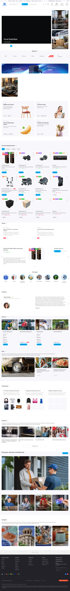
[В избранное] (16, 153)
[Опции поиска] (43, 4)
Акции (3, 563)
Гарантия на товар (45, 565)
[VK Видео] (67, 576)
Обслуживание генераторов (25, 334)
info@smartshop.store (59, 563)
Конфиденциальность (37, 582)
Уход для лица (41, 104)
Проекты (30, 565)
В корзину (4, 172)
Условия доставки (45, 563)
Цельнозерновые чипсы (8, 123)
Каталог (3, 562)
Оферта (43, 582)
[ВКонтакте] (65, 576)
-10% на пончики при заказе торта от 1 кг (43, 230)
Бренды (3, 565)
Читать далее (4, 590)
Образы (3, 570)
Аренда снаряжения (58, 334)
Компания (17, 560)
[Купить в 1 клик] (16, 156)
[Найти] (48, 4)
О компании (65, 455)
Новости (16, 565)
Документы (17, 571)
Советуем (8, 149)
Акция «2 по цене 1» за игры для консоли (10, 230)
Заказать (54, 194)
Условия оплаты (45, 562)
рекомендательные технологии (21, 586)
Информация (31, 560)
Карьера (16, 568)
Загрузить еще (35, 448)
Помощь (43, 560)
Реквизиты (30, 562)
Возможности (31, 567)
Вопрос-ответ (44, 567)
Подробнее (37, 310)
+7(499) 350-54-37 (51, 0)
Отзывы (16, 567)
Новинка (13, 149)
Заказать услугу (23, 346)
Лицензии (17, 570)
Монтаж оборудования (7, 334)
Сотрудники (17, 563)
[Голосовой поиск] (45, 4)
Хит (3, 149)
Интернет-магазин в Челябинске (13, 455)
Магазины (30, 563)
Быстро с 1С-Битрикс (63, 582)
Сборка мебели (40, 334)
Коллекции (3, 568)
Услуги (3, 567)
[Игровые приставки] (35, 68)
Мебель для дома (8, 104)
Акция (19, 149)
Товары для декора (43, 123)
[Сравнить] (16, 154)
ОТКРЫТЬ (6, 46)
